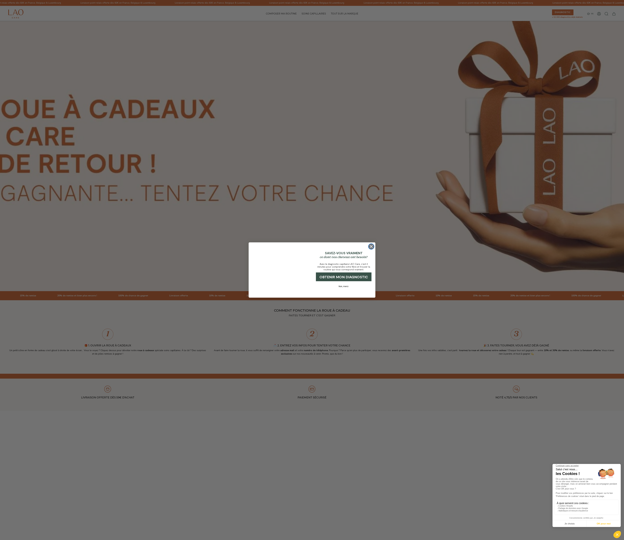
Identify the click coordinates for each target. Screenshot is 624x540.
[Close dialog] (371, 242)
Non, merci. (344, 286)
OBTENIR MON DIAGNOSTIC (343, 277)
